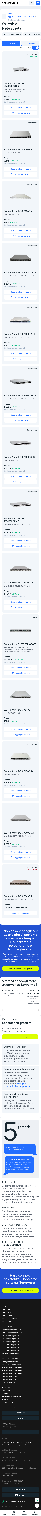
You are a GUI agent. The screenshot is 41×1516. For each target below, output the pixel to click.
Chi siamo (6, 1390)
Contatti (5, 1393)
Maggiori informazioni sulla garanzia (17, 1085)
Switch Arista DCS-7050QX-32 (19, 457)
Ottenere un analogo (20, 913)
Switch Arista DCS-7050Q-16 (19, 832)
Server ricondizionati (10, 1318)
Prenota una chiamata (20, 1432)
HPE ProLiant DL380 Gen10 (13, 1370)
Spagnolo (19, 1445)
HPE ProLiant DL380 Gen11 (13, 1367)
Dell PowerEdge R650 (10, 1344)
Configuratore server (10, 1307)
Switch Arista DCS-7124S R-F (19, 211)
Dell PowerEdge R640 (10, 1350)
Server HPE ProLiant (10, 1358)
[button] (38, 1010)
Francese (19, 1442)
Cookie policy (7, 1402)
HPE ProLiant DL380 (10, 1376)
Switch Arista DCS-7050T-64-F (20, 334)
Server (4, 1304)
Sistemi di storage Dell (10, 1353)
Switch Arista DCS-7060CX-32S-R (14, 84)
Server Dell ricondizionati (12, 1333)
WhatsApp (20, 1413)
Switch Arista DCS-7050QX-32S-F (14, 520)
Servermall (6, 1387)
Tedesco (27, 1442)
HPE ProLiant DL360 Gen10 (13, 1373)
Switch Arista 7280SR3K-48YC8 (20, 644)
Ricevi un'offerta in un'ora (21, 107)
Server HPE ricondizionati (12, 1364)
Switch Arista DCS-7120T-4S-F (20, 582)
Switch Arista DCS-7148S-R (18, 709)
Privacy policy (7, 1399)
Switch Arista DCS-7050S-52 (18, 149)
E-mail (20, 1418)
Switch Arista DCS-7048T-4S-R (20, 272)
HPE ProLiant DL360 (10, 1379)
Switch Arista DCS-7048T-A (18, 896)
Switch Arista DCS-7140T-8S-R (20, 395)
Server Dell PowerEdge (11, 1327)
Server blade (7, 1315)
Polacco (11, 1445)
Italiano (5, 1445)
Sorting (32, 43)
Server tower (7, 1313)
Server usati (6, 1321)
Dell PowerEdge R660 (10, 1338)
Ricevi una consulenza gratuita (20, 969)
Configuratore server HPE (12, 1361)
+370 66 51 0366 (8, 1424)
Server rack (6, 1310)
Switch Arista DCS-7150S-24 (18, 771)
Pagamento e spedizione (11, 1396)
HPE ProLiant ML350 (10, 1382)
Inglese (12, 1442)
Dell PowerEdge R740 (10, 1347)
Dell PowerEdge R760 (10, 1335)
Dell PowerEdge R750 (10, 1341)
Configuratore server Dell (12, 1330)
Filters (12, 43)
